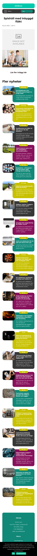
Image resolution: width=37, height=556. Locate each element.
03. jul (23, 469)
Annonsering (18, 540)
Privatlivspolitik (21, 553)
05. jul (23, 390)
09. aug (23, 87)
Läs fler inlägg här (18, 72)
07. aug (23, 125)
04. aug (23, 183)
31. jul (23, 293)
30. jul (23, 312)
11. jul (23, 332)
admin (13, 25)
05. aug (23, 145)
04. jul (23, 410)
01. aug (23, 254)
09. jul (23, 372)
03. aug (23, 201)
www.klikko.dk (20, 531)
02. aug (23, 219)
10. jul (23, 352)
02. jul (23, 489)
